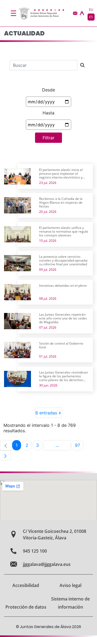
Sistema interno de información (70, 603)
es (91, 17)
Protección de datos (25, 607)
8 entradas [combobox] (46, 412)
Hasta (48, 112)
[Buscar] (82, 65)
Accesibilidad (25, 585)
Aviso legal (70, 585)
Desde (48, 90)
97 (79, 446)
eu (91, 9)
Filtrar (48, 137)
